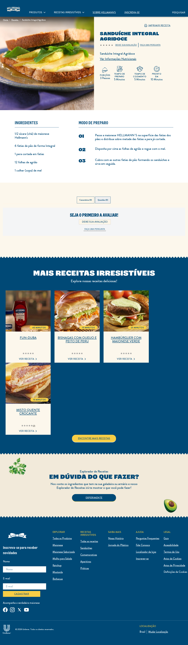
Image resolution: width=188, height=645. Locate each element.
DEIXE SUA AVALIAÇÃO (95, 221)
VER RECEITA (26, 359)
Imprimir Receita (159, 25)
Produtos (35, 12)
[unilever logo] (7, 628)
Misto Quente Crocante (28, 411)
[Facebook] (5, 609)
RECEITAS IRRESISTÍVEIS (67, 12)
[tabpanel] (94, 226)
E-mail (6, 578)
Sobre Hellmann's (104, 12)
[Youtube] (26, 609)
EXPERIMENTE (94, 497)
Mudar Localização (158, 632)
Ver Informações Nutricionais (118, 59)
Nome (6, 561)
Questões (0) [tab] (103, 200)
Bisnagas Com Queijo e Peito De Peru (77, 339)
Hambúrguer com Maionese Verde (126, 339)
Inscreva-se (132, 12)
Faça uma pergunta (94, 229)
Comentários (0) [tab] (85, 200)
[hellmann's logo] (13, 8)
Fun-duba (28, 337)
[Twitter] (19, 609)
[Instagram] (12, 609)
